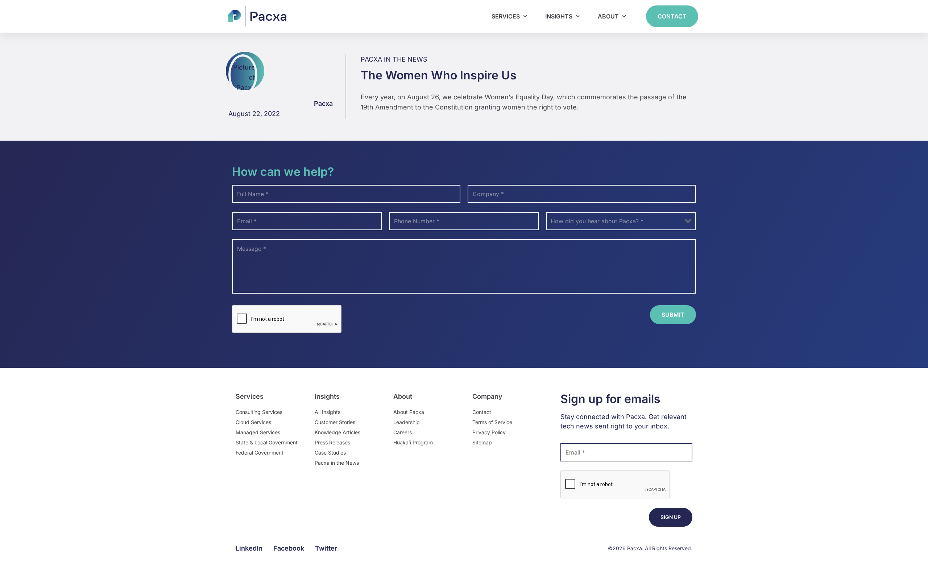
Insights (558, 16)
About (608, 16)
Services (506, 16)
